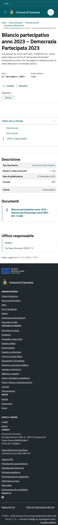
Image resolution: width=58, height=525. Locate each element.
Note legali (6, 485)
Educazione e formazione (13, 360)
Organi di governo (10, 296)
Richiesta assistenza (11, 472)
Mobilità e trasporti (10, 373)
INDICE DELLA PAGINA (12, 121)
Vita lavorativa (8, 391)
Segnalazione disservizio (13, 468)
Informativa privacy (10, 481)
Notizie (5, 399)
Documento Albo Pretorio (43, 165)
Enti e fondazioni (9, 309)
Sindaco (8, 242)
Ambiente (6, 334)
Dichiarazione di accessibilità (15, 489)
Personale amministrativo (13, 317)
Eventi (5, 426)
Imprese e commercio (11, 369)
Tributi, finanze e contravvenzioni (17, 382)
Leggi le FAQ (7, 459)
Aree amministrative (11, 300)
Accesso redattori (48, 522)
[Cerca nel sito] (50, 12)
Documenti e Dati (10, 322)
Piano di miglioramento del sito (40, 507)
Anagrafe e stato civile (12, 339)
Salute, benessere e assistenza (16, 378)
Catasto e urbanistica (11, 352)
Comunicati (7, 403)
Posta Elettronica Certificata (15, 450)
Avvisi (4, 408)
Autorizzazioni (8, 347)
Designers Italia (48, 519)
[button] (7, 3)
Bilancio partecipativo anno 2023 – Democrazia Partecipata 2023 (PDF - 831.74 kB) (30, 213)
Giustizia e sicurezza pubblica (15, 365)
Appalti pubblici (9, 343)
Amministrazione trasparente (15, 476)
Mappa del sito (8, 507)
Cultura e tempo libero (12, 356)
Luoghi (5, 421)
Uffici (4, 304)
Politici (5, 313)
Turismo (5, 386)
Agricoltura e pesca (10, 330)
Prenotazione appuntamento (15, 463)
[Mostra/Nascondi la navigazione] (5, 12)
